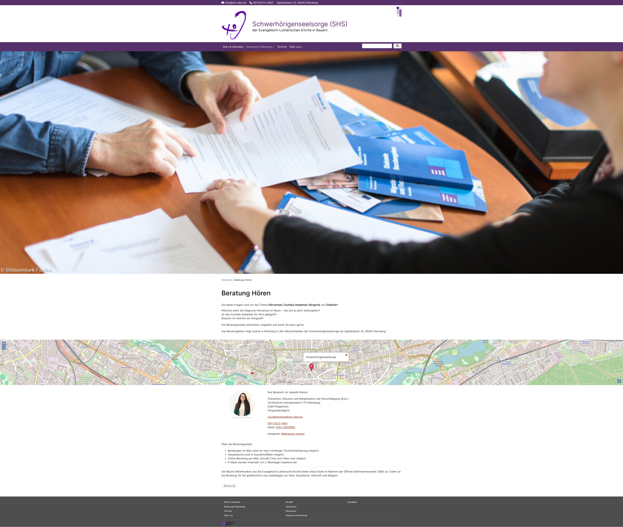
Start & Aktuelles (233, 46)
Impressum (291, 506)
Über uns (294, 46)
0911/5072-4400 (262, 2)
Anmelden (352, 502)
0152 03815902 (285, 427)
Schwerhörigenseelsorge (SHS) (300, 24)
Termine (282, 46)
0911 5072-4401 (277, 423)
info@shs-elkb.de (235, 2)
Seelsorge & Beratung (259, 46)
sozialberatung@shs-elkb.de (285, 416)
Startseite (226, 280)
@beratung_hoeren (293, 433)
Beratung (229, 485)
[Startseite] (234, 24)
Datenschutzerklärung (296, 515)
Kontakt (289, 502)
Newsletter (291, 511)
